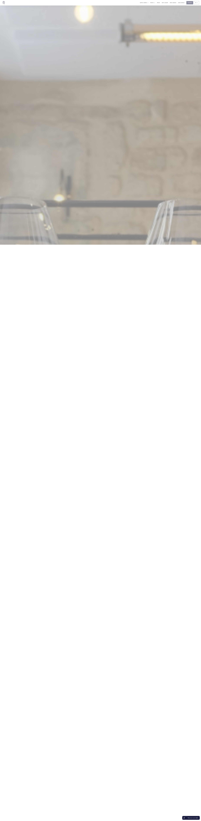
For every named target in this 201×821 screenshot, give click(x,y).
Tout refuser (100, 413)
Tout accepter (93, 413)
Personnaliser (109, 413)
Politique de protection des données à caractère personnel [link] (101, 415)
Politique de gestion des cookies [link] (101, 417)
